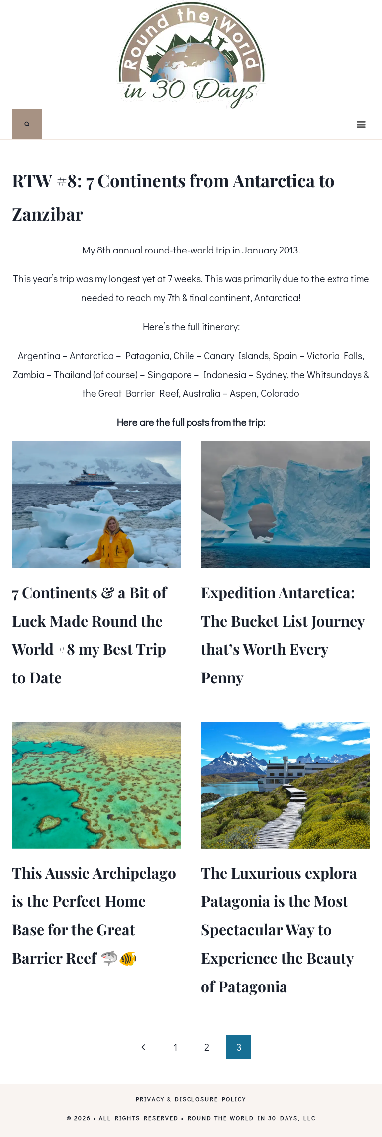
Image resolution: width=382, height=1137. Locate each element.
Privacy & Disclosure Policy (191, 1099)
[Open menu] (361, 124)
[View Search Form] (27, 124)
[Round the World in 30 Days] (191, 54)
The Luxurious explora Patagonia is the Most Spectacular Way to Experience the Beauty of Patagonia (279, 929)
